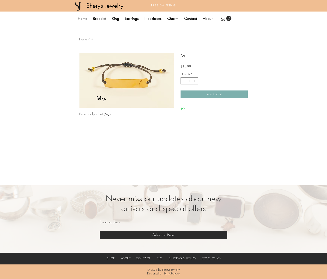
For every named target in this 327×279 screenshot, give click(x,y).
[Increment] (195, 81)
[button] (226, 18)
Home (83, 39)
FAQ (160, 258)
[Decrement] (183, 81)
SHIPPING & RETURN (182, 258)
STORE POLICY (211, 258)
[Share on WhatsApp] (183, 108)
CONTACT (143, 258)
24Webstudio (171, 273)
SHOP (111, 258)
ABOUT (126, 258)
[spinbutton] (189, 81)
